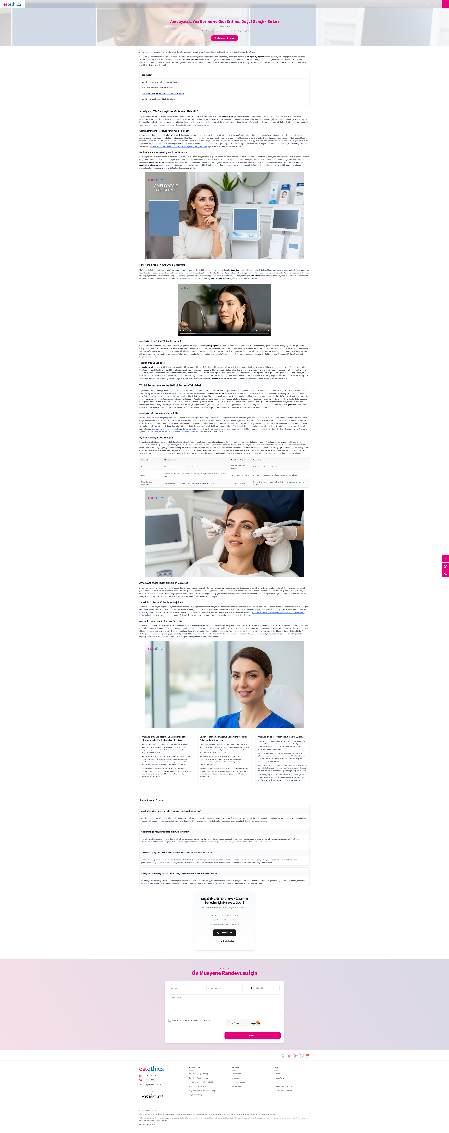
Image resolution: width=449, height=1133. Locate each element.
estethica (235, 1078)
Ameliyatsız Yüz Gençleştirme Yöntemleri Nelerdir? (161, 82)
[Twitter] (301, 1055)
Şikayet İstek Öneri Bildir (284, 1086)
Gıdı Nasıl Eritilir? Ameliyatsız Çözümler (157, 88)
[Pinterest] (295, 1055)
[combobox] (248, 988)
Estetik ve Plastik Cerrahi (198, 1078)
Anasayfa (200, 31)
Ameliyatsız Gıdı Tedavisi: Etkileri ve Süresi (158, 99)
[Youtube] (307, 1055)
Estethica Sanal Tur (239, 1082)
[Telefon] (445, 573)
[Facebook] (283, 1055)
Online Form (279, 1078)
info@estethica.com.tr (152, 1085)
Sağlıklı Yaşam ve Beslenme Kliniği (202, 1091)
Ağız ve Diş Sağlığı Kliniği (198, 1074)
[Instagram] (289, 1055)
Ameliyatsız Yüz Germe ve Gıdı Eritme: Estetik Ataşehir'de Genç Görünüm (178, 146)
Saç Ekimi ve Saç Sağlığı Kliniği (201, 1082)
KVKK (276, 1082)
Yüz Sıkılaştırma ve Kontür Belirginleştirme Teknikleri (163, 93)
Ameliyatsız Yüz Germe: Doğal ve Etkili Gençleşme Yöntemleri (174, 432)
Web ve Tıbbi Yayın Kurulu (284, 1091)
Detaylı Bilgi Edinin (226, 941)
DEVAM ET (252, 1036)
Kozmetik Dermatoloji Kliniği (200, 1086)
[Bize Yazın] (445, 558)
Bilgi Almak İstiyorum (224, 38)
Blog (207, 31)
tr (436, 4)
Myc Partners (237, 1086)
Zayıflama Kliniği (195, 1095)
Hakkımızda (236, 1074)
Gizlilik (277, 1074)
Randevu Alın (226, 933)
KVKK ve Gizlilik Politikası (180, 1020)
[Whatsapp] (445, 566)
